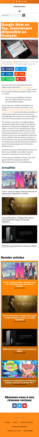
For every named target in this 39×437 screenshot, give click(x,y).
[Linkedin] (19, 1)
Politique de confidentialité (19, 426)
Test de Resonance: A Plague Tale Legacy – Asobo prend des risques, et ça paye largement (18, 220)
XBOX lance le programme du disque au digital (19, 246)
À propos (7, 422)
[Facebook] (14, 405)
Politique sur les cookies (14, 430)
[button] (19, 11)
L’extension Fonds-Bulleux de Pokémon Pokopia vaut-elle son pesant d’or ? (19, 382)
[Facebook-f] (13, 1)
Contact (15, 422)
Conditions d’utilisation (26, 422)
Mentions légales (28, 430)
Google (24, 64)
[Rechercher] (23, 15)
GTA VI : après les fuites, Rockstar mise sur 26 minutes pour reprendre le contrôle (19, 193)
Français (18, 64)
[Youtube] (25, 1)
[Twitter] (16, 1)
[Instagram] (22, 1)
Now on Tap (31, 64)
